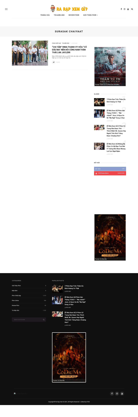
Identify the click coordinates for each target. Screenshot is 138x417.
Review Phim (74, 15)
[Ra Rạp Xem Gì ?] (20, 394)
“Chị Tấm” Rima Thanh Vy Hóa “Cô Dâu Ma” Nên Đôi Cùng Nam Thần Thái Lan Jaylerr (69, 50)
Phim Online (29, 300)
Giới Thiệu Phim (89, 15)
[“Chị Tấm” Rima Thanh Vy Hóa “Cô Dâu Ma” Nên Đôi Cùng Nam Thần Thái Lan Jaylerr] (30, 53)
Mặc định (29, 290)
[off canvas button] (6, 9)
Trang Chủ (45, 15)
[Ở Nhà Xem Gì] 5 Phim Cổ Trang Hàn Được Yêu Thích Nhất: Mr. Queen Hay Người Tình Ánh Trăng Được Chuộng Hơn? (75, 317)
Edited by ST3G (85, 402)
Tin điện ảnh (59, 15)
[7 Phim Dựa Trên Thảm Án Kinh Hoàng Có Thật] (57, 289)
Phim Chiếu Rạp (56, 43)
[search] (132, 9)
